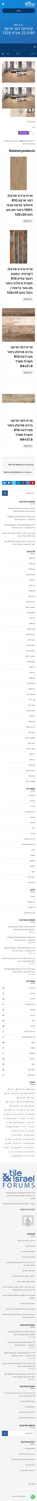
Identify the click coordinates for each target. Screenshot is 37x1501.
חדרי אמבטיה (10, 1110)
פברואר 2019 (30, 634)
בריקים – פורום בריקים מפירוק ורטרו (23, 1276)
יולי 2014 (32, 754)
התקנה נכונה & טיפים (28, 1304)
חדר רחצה (30, 1122)
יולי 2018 (32, 667)
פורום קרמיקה (30, 1246)
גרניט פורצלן (29, 1152)
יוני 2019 (32, 618)
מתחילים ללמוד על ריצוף (25, 1102)
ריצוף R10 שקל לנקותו (28, 1401)
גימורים (30, 1110)
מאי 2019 (32, 624)
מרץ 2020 (31, 596)
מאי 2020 (31, 591)
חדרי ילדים (17, 1143)
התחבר (32, 896)
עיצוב (33, 850)
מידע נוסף (27, 221)
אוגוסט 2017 (31, 694)
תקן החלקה (31, 882)
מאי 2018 (32, 678)
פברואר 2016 (30, 727)
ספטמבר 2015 (30, 738)
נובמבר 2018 (30, 651)
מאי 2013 (32, 776)
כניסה (18, 11)
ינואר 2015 (31, 743)
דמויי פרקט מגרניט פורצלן (12, 141)
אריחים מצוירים (30, 812)
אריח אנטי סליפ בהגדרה (27, 1470)
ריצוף (33, 872)
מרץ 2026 (31, 569)
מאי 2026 (31, 564)
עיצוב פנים (14, 1106)
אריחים (32, 806)
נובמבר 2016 (30, 711)
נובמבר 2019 (30, 602)
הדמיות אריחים (30, 1465)
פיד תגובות (31, 907)
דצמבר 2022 (30, 575)
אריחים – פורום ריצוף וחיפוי (26, 1241)
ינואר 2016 (31, 732)
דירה (21, 1131)
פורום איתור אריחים (28, 1271)
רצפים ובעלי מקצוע (12, 1127)
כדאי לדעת (20, 1089)
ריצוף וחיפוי (31, 877)
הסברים (30, 1089)
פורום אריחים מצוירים (28, 1252)
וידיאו (23, 1127)
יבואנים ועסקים (29, 1143)
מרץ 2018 (31, 689)
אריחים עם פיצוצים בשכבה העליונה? (23, 1459)
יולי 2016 (32, 716)
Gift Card (31, 1484)
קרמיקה (32, 866)
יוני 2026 (32, 558)
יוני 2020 (32, 585)
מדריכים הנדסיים (29, 839)
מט (11, 1152)
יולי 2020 (32, 580)
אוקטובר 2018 (30, 656)
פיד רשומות (31, 902)
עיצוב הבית (10, 1102)
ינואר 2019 (31, 640)
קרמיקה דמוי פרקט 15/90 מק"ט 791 (20, 465)
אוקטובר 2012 (30, 781)
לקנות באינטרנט (16, 1147)
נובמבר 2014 (30, 749)
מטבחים (8, 1139)
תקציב (6, 1147)
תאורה (8, 1143)
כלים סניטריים (29, 1147)
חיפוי (33, 828)
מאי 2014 (32, 765)
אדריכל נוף (30, 1131)
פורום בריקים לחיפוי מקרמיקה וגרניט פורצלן (20, 1309)
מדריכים (31, 1118)
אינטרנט (32, 801)
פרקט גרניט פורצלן (10, 1118)
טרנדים (31, 1127)
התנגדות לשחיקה (16, 1156)
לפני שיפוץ (21, 1110)
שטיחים (17, 1139)
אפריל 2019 (31, 629)
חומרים (30, 1097)
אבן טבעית (19, 1152)
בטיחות (32, 817)
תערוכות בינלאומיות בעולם (15, 1122)
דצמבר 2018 (31, 645)
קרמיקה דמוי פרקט (29, 144)
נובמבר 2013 (30, 771)
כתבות (33, 833)
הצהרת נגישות (27, 1209)
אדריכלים (32, 795)
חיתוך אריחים (29, 1156)
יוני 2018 (32, 673)
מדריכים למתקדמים (28, 844)
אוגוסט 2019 (31, 613)
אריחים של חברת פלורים (27, 1412)
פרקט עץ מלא (29, 1135)
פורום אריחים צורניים (28, 1257)
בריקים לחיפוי (17, 1135)
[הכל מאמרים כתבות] (18, 53)
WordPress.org (29, 913)
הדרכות (32, 823)
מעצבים (22, 1118)
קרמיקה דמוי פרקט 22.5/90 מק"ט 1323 (17, 472)
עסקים (33, 855)
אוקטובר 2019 (30, 607)
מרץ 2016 (31, 722)
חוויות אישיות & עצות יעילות (26, 1282)
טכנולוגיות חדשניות (27, 1106)
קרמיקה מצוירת (30, 1407)
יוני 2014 (32, 760)
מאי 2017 (32, 700)
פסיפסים (32, 861)
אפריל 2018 (31, 683)
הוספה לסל (23, 133)
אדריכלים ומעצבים (27, 1093)
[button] (3, 4)
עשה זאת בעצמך (28, 1139)
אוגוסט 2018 (31, 662)
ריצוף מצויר (30, 1114)
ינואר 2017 (31, 705)
